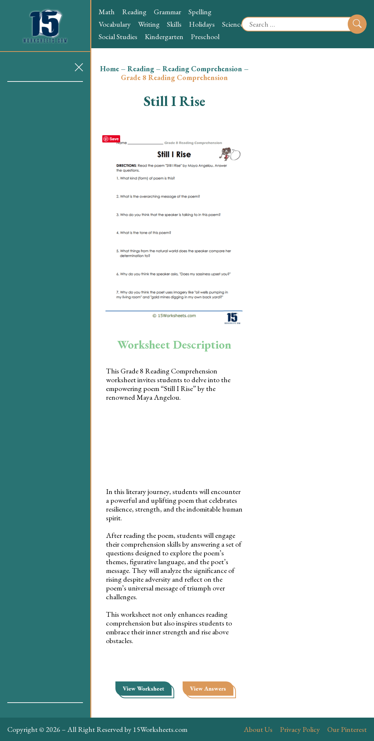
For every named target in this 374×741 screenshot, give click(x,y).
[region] (45, 392)
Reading (134, 11)
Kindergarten (164, 36)
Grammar (167, 11)
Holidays (202, 24)
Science (232, 24)
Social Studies (118, 36)
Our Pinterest (347, 729)
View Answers (208, 688)
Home (109, 68)
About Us (258, 729)
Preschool (205, 36)
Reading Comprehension (202, 68)
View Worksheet (143, 688)
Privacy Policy (300, 729)
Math (107, 11)
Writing (149, 24)
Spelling (199, 11)
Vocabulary (115, 24)
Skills (174, 24)
